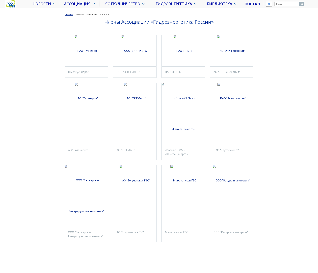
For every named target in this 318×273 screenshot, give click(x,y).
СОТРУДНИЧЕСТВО (123, 3)
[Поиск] (301, 4)
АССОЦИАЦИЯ (78, 3)
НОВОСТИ (43, 3)
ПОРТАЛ (252, 3)
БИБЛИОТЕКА (220, 3)
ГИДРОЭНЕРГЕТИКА (175, 3)
